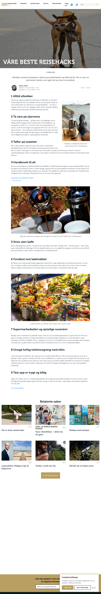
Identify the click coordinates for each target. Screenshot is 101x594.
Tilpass (94, 587)
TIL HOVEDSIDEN (17, 388)
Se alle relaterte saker (50, 475)
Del (89, 88)
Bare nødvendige (82, 587)
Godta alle (67, 587)
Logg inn (66, 4)
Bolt (26, 379)
